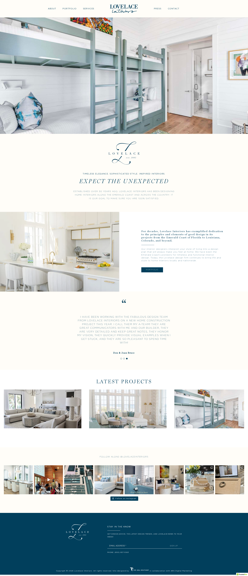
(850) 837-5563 (122, 552)
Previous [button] (232, 417)
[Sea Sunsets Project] (42, 409)
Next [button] (237, 417)
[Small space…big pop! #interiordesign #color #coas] (169, 479)
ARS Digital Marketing (181, 571)
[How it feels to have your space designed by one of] (139, 479)
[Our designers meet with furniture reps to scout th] (229, 479)
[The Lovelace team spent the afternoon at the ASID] (48, 479)
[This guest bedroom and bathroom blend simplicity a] (108, 479)
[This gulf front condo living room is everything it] (199, 479)
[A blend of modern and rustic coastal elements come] (18, 479)
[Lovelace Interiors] (123, 5)
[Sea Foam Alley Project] (128, 409)
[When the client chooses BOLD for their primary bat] (78, 479)
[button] (121, 358)
